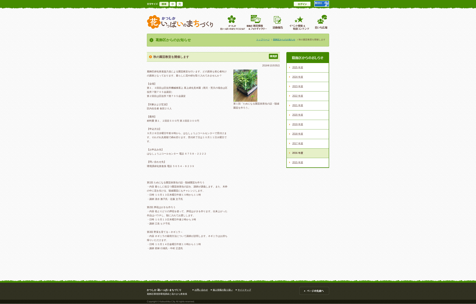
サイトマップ (244, 290)
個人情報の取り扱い (223, 290)
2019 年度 (297, 124)
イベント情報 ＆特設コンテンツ (299, 22)
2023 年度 (297, 86)
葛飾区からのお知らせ (284, 39)
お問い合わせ (201, 290)
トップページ (263, 39)
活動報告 (278, 22)
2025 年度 (297, 67)
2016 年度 (297, 153)
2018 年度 (297, 133)
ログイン (302, 4)
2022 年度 (297, 95)
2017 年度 (297, 143)
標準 (164, 4)
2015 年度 (297, 162)
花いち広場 (319, 22)
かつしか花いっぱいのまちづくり (180, 22)
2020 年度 (297, 114)
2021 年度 (297, 105)
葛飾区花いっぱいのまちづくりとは (232, 22)
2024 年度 (297, 76)
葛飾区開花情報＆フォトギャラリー (256, 22)
